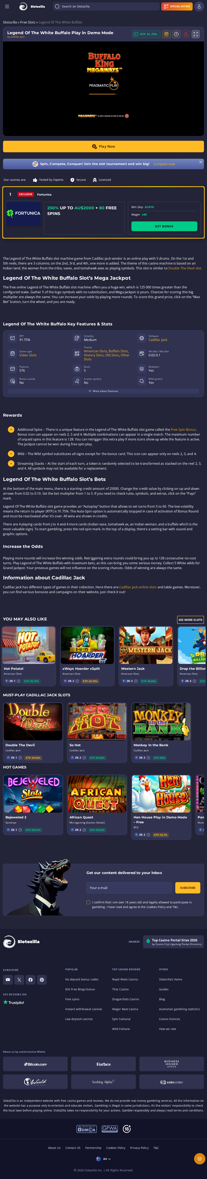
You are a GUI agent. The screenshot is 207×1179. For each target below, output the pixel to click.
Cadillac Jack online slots (138, 587)
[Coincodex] (171, 1081)
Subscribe (187, 888)
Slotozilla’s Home (170, 979)
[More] (199, 1158)
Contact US (72, 1148)
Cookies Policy (115, 1148)
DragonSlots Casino (125, 999)
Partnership (93, 1148)
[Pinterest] (42, 980)
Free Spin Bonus (183, 429)
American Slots (95, 351)
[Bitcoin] (35, 1064)
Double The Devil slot (184, 268)
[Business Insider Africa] (171, 1064)
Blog (162, 999)
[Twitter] (19, 980)
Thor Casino (120, 989)
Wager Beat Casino (125, 1009)
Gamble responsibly (136, 1110)
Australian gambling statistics (179, 1009)
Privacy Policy (139, 1148)
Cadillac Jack (158, 340)
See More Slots (190, 620)
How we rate (167, 1029)
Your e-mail (98, 888)
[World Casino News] (35, 1081)
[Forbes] (103, 1064)
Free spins (72, 999)
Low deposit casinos (79, 1019)
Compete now (164, 164)
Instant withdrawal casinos (83, 1009)
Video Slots (28, 355)
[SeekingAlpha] (103, 1081)
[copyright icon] (86, 1128)
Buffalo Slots (118, 351)
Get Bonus (164, 226)
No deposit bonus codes (81, 979)
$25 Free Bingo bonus (80, 989)
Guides (164, 989)
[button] (19, 681)
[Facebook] (30, 980)
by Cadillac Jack (16, 36)
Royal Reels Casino (125, 979)
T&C (156, 1148)
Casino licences (169, 1019)
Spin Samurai (121, 1019)
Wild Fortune (121, 1029)
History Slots (94, 355)
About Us (54, 1148)
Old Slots (112, 355)
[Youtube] (8, 980)
